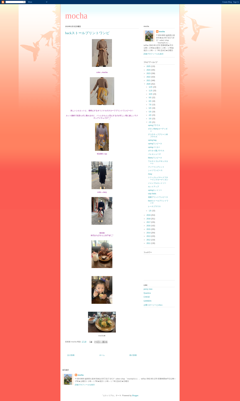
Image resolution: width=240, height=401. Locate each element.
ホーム (102, 355)
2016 (149, 226)
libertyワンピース (155, 158)
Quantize (147, 293)
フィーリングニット (156, 167)
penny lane (148, 289)
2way (150, 174)
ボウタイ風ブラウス (156, 151)
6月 (150, 108)
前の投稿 (133, 355)
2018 (149, 219)
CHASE (147, 297)
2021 (149, 80)
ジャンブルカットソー (157, 183)
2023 (149, 73)
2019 (149, 215)
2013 (149, 236)
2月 (150, 122)
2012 (149, 240)
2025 (149, 66)
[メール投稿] (91, 342)
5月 (150, 112)
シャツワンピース (155, 170)
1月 (150, 211)
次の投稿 (70, 355)
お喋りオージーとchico (153, 305)
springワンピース (155, 144)
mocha (76, 15)
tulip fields (152, 194)
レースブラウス (154, 206)
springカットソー (155, 190)
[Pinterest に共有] (106, 342)
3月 (150, 119)
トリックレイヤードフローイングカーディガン (158, 178)
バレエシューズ (154, 154)
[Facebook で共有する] (103, 342)
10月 (151, 94)
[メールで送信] (95, 342)
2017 (149, 222)
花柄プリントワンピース (158, 197)
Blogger (135, 395)
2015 (149, 229)
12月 (151, 87)
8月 (150, 101)
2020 (149, 84)
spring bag (152, 140)
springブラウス (154, 125)
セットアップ (153, 187)
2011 (149, 243)
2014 (149, 233)
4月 (150, 115)
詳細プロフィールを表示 (153, 54)
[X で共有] (101, 342)
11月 (151, 91)
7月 (150, 105)
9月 (150, 98)
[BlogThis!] (98, 342)
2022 (149, 77)
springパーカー (154, 147)
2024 (149, 70)
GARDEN (147, 301)
